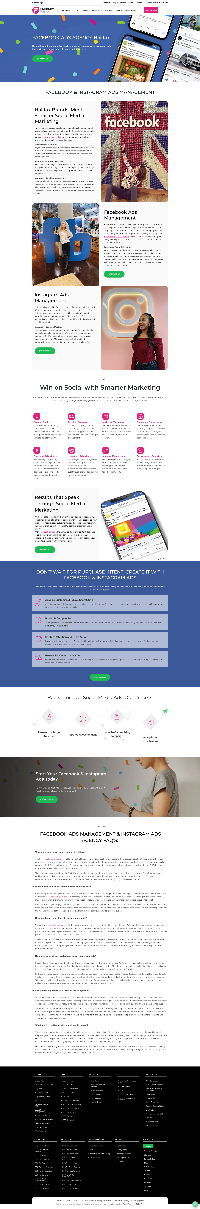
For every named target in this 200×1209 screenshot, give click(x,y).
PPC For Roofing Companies (68, 1158)
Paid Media (65, 10)
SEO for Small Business (72, 1104)
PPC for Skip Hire (69, 1184)
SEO (76, 10)
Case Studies (130, 10)
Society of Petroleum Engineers (154, 1089)
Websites (96, 10)
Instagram (148, 1190)
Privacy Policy (149, 1159)
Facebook (148, 1179)
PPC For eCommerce (70, 1146)
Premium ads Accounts (44, 1085)
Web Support (96, 1098)
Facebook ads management (116, 236)
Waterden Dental (152, 1122)
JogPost (149, 1118)
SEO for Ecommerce (71, 1108)
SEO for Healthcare (42, 1159)
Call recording (124, 1086)
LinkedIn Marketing (42, 1123)
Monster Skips (151, 1081)
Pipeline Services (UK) (154, 1114)
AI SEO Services (69, 1093)
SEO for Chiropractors (43, 1171)
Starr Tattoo (150, 1094)
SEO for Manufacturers (44, 1167)
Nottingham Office (124, 1154)
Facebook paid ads (47, 532)
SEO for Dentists (41, 1175)
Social (85, 10)
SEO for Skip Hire (41, 1184)
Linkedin (147, 1182)
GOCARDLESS (149, 1167)
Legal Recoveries (152, 1102)
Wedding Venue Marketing (100, 1154)
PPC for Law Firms (69, 1150)
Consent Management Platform (126, 1099)
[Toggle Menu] (195, 1204)
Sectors (108, 10)
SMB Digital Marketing (98, 1146)
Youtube (147, 1186)
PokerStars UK (151, 1126)
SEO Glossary (68, 1116)
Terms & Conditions (151, 1151)
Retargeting (39, 1100)
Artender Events (152, 1098)
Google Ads (39, 1081)
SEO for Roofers (41, 1155)
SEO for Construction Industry (43, 1150)
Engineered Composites (155, 1085)
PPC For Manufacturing (71, 1171)
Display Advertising (42, 1097)
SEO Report (67, 1085)
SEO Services (68, 1081)
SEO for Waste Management (41, 1179)
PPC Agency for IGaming (71, 1180)
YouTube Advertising (42, 1093)
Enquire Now (151, 10)
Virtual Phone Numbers (127, 1094)
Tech (118, 10)
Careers (147, 1175)
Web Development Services (98, 1085)
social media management (58, 925)
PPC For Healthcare (69, 1163)
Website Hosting (97, 1102)
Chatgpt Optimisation (71, 1100)
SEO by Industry (69, 1120)
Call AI (120, 1090)
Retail (92, 1150)
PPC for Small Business (71, 1167)
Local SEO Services (70, 1089)
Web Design (95, 1081)
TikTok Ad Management (44, 1119)
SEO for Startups (69, 1112)
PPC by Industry (41, 1131)
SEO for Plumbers (42, 1188)
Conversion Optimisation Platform (127, 1081)
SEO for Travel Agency (44, 1163)
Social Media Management (40, 1111)
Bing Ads (38, 1089)
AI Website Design (97, 1090)
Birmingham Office (124, 1158)
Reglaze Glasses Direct (155, 1106)
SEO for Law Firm (42, 1146)
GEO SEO (66, 1097)
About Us (147, 1171)
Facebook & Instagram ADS (43, 1105)
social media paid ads (52, 137)
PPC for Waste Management (68, 1175)
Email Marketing (41, 1127)
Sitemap (147, 1155)
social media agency (53, 859)
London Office (122, 1146)
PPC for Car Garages (70, 1188)
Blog (146, 1163)
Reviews (148, 1146)
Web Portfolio (96, 1094)
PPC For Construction (70, 1154)
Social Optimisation (42, 1115)
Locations (120, 1161)
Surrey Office (122, 1150)
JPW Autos (150, 1110)
